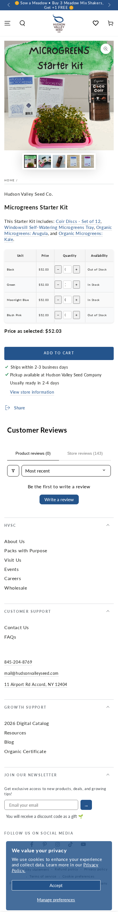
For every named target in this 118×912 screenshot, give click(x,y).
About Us (14, 541)
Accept (56, 885)
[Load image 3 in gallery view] (59, 161)
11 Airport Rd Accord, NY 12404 (35, 684)
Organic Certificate (25, 751)
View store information (32, 392)
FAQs (10, 636)
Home (9, 180)
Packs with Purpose (25, 550)
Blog (9, 741)
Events (11, 569)
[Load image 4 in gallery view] (73, 161)
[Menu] (7, 23)
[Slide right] (109, 5)
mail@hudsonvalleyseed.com (31, 673)
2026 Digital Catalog (26, 723)
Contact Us (16, 627)
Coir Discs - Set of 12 (78, 221)
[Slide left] (9, 5)
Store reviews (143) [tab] (85, 453)
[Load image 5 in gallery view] (87, 161)
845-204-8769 (18, 662)
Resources (15, 732)
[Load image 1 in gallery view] (30, 161)
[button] (22, 23)
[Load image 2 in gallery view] (44, 161)
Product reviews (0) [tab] (33, 453)
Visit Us (12, 560)
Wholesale (15, 587)
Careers (12, 578)
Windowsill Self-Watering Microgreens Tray (49, 227)
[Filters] (13, 471)
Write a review (59, 499)
